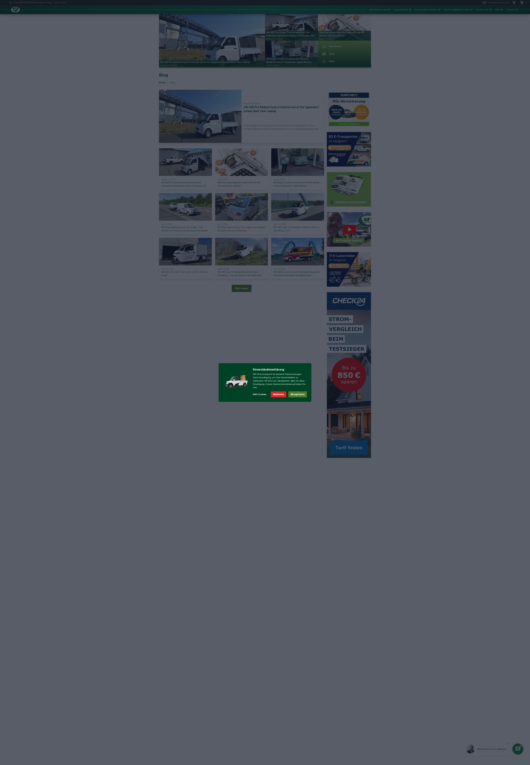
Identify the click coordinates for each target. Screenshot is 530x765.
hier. (255, 387)
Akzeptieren (298, 394)
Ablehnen (278, 394)
